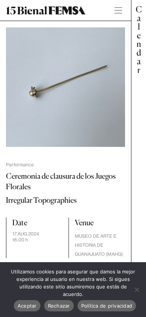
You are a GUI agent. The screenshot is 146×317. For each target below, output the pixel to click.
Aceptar (27, 306)
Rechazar (59, 306)
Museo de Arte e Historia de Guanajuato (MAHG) (99, 245)
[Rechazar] (136, 289)
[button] (138, 158)
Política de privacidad (107, 306)
